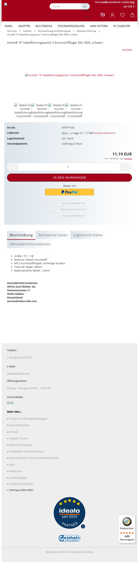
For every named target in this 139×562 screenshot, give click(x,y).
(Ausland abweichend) (104, 133)
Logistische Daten (88, 235)
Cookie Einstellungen (20, 484)
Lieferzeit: (13, 132)
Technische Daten (53, 235)
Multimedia (43, 26)
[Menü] (133, 517)
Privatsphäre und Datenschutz (25, 451)
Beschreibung (21, 235)
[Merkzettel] (122, 15)
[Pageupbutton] (129, 556)
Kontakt (12, 432)
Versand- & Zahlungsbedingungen (27, 418)
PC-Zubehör (121, 26)
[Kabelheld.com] (21, 8)
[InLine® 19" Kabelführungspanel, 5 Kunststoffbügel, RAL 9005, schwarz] (69, 75)
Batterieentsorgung (19, 445)
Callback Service (17, 438)
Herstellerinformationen (30, 244)
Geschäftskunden (18, 425)
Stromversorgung (71, 26)
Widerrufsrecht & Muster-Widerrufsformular (33, 458)
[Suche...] (85, 6)
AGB (10, 464)
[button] (103, 15)
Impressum (14, 471)
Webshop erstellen (56, 552)
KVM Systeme (99, 26)
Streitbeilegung (16, 477)
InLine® (127, 49)
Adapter (24, 26)
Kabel (9, 26)
